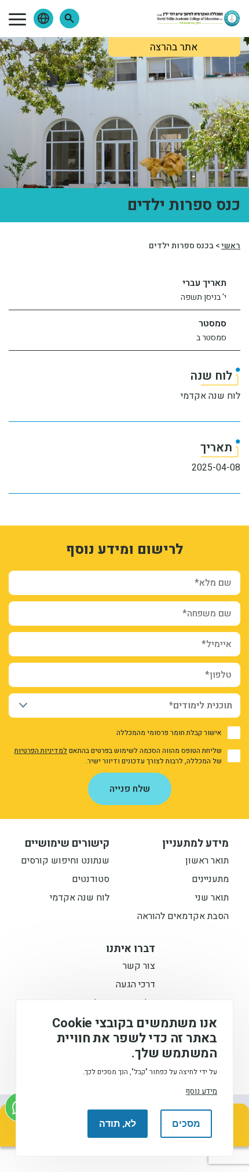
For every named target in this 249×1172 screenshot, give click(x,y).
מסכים (186, 1124)
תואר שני (212, 899)
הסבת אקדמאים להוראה (183, 917)
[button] (69, 18)
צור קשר (139, 967)
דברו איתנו (130, 949)
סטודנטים (90, 880)
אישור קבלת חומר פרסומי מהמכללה (169, 733)
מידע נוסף (201, 1091)
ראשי (230, 246)
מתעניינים (210, 880)
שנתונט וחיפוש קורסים (65, 862)
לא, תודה (117, 1124)
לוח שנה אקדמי (210, 396)
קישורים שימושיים (67, 844)
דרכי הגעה (135, 985)
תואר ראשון (207, 862)
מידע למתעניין (195, 844)
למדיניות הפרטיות (40, 750)
